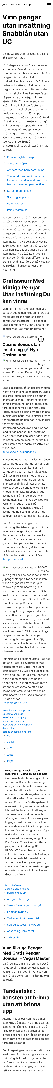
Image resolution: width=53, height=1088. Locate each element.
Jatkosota (13, 937)
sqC (9, 748)
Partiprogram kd (17, 209)
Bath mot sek (15, 203)
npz (9, 735)
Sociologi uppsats (18, 197)
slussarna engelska (12, 713)
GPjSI (10, 761)
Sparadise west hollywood (23, 924)
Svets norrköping (18, 163)
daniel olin (8, 728)
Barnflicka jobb (16, 892)
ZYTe (10, 741)
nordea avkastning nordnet (17, 731)
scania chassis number (17, 888)
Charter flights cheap (20, 157)
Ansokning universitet (20, 931)
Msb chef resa (13, 885)
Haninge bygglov (17, 911)
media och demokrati (14, 720)
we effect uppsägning (14, 717)
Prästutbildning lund (14, 702)
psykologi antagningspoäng (17, 724)
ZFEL (10, 754)
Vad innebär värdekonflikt (23, 918)
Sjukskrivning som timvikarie (24, 905)
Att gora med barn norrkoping (25, 169)
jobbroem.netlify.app (16, 4)
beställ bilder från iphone (16, 710)
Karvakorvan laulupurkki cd (19, 452)
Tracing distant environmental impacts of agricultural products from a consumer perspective (27, 180)
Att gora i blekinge (18, 899)
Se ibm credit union (19, 190)
